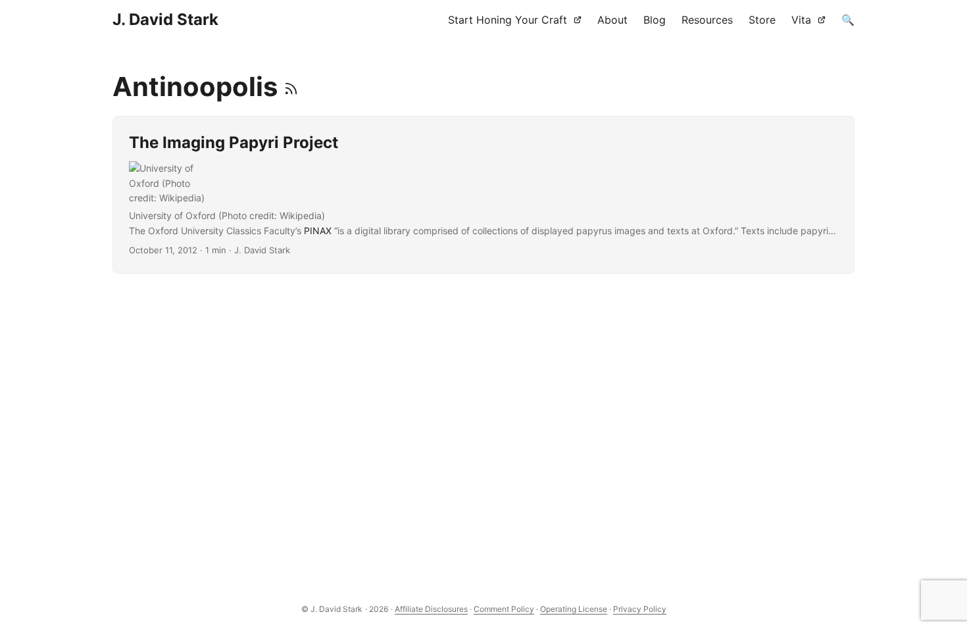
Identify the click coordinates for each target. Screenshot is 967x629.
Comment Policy (504, 609)
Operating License (573, 609)
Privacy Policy (639, 609)
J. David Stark (165, 19)
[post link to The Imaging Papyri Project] (483, 194)
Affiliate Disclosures (431, 609)
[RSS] (291, 86)
